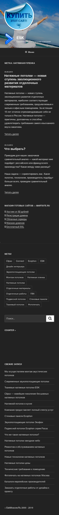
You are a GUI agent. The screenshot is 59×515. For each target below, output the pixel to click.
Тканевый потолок (15, 304)
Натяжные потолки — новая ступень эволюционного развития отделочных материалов (25, 80)
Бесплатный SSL (15, 226)
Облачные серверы (16, 219)
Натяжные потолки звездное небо (22, 440)
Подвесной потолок (16, 298)
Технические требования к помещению (25, 469)
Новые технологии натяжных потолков (25, 456)
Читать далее (12, 133)
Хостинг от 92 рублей (17, 211)
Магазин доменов (15, 222)
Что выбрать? (14, 148)
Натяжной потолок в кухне (18, 403)
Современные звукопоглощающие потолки (27, 381)
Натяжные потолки (15, 282)
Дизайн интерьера (15, 266)
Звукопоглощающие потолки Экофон (24, 422)
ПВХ (32, 293)
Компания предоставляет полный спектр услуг (29, 409)
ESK (20, 37)
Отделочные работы (16, 293)
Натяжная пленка (36, 277)
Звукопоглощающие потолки (20, 271)
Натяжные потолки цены (17, 462)
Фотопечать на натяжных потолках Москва (27, 475)
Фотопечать (34, 304)
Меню (31, 51)
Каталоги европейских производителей (25, 481)
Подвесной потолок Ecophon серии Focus (26, 428)
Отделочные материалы (18, 288)
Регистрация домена (17, 215)
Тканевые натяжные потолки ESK (22, 387)
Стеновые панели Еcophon (18, 415)
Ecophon (32, 260)
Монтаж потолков (14, 277)
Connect (20, 260)
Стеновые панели (38, 298)
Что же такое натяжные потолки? (22, 434)
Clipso (9, 260)
